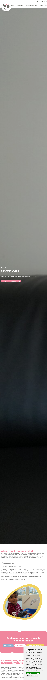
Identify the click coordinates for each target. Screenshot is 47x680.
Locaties (41, 5)
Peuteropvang (20, 5)
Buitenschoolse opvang (31, 5)
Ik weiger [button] (37, 673)
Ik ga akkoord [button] (30, 673)
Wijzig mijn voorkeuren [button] (32, 675)
